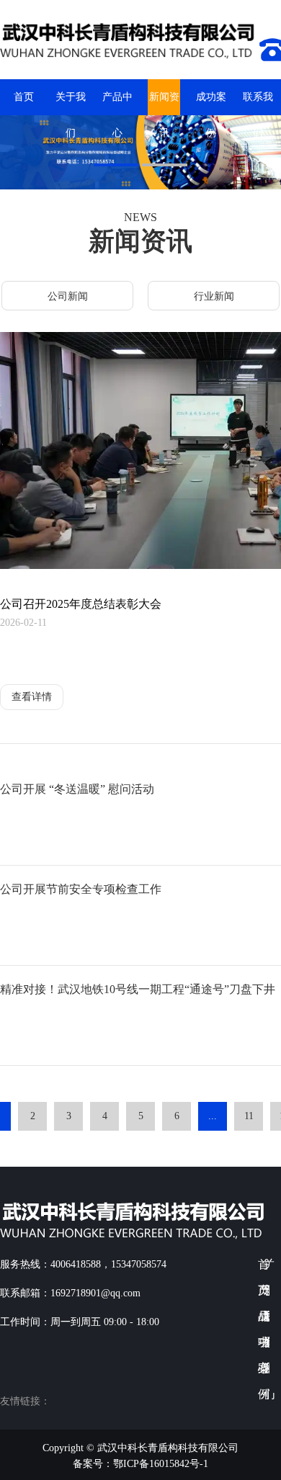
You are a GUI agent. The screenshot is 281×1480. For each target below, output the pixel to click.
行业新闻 (214, 296)
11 (249, 1116)
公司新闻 (68, 296)
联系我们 (258, 103)
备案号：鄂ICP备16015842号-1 (140, 1463)
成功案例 (211, 103)
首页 (24, 96)
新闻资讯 (164, 103)
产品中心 (117, 103)
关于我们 (70, 103)
